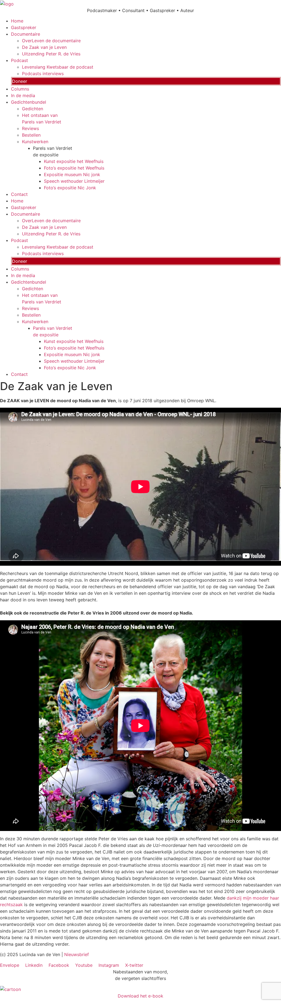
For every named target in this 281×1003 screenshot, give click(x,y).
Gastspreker (23, 27)
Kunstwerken (35, 141)
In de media (23, 95)
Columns (20, 89)
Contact (19, 194)
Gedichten (32, 108)
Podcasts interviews (43, 73)
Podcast (19, 60)
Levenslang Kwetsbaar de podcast (57, 67)
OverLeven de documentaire (51, 40)
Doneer (19, 81)
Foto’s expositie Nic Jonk (70, 187)
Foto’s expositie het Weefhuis (74, 168)
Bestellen (31, 135)
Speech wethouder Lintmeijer (74, 181)
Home (17, 21)
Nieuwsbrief (76, 954)
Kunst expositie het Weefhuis (73, 161)
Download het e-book (140, 996)
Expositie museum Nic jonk (72, 174)
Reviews (30, 128)
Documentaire (25, 34)
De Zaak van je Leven (44, 47)
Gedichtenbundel (28, 102)
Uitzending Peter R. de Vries (51, 54)
